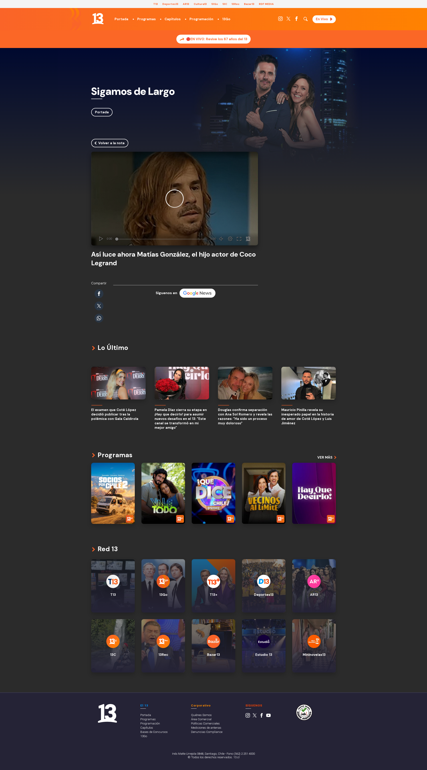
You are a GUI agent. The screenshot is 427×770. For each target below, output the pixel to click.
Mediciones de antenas (206, 727)
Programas (146, 19)
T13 (155, 4)
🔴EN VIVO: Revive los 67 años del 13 (216, 39)
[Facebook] (296, 20)
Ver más (324, 457)
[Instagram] (280, 20)
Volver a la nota (111, 143)
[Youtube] (268, 716)
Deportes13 (170, 4)
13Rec (236, 4)
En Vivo (322, 19)
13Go (214, 4)
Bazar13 (249, 4)
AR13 (186, 4)
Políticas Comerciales (205, 723)
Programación (201, 19)
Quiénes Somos (201, 715)
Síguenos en (166, 293)
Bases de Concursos (154, 732)
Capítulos (173, 19)
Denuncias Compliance (206, 732)
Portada (121, 19)
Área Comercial (201, 719)
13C (224, 4)
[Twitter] (288, 20)
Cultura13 (200, 4)
